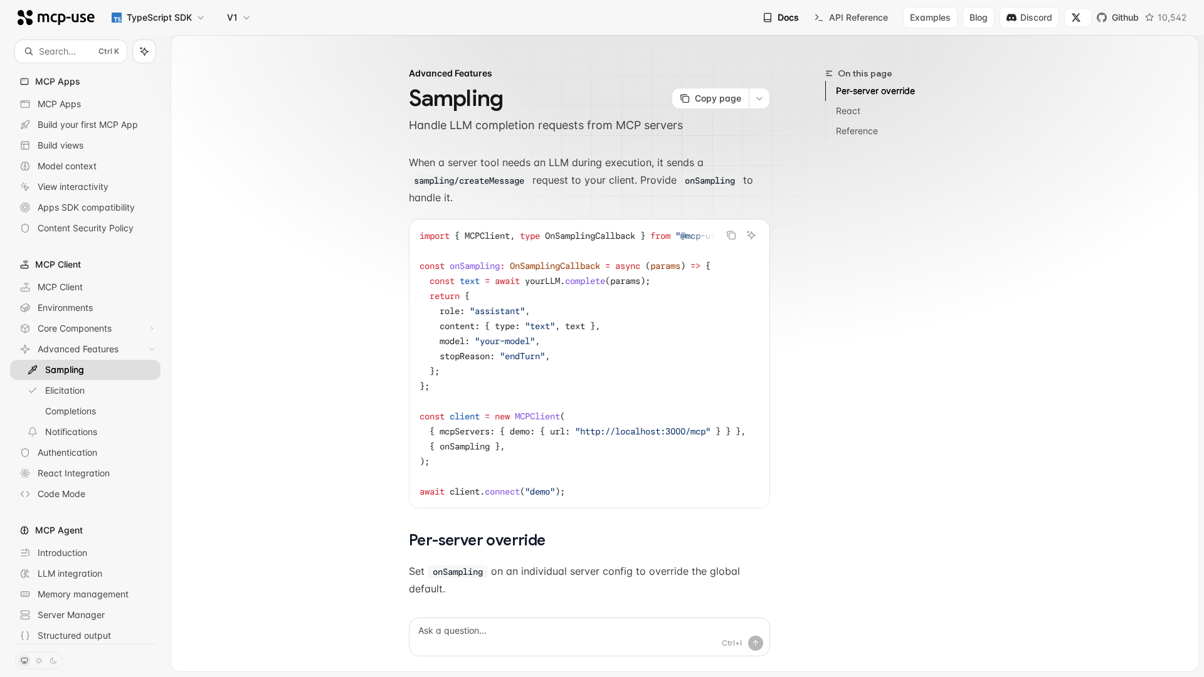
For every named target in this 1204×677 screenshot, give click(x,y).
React (848, 111)
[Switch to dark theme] (53, 660)
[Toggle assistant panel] (144, 51)
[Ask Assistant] (751, 235)
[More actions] (759, 98)
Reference (857, 131)
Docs (788, 17)
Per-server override (875, 91)
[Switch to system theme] (24, 660)
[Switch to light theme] (39, 660)
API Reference (858, 17)
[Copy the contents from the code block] (731, 235)
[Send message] (755, 643)
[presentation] (85, 353)
